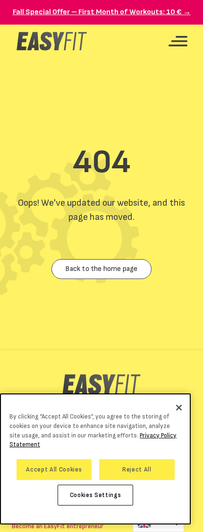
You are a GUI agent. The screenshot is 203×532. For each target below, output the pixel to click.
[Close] (179, 407)
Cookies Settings (95, 495)
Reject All (137, 469)
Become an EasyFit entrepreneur (57, 526)
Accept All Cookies (54, 469)
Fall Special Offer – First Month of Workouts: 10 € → (102, 12)
